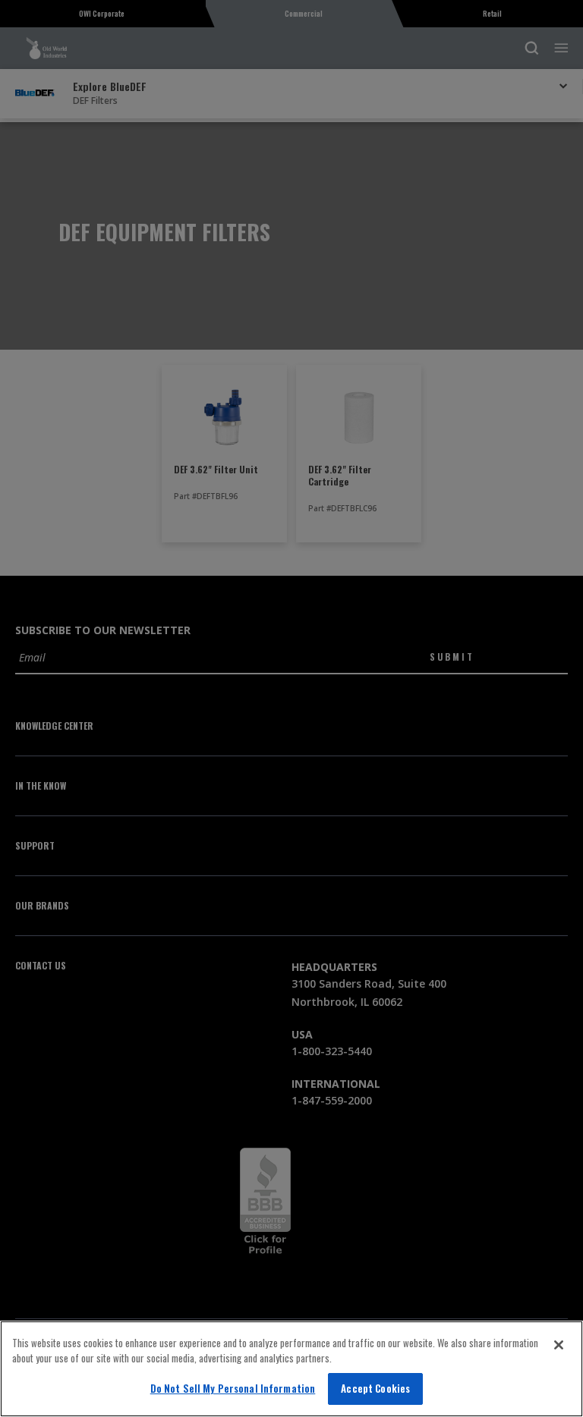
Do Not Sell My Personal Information (233, 1388)
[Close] (558, 1345)
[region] (291, 1369)
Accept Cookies (375, 1388)
